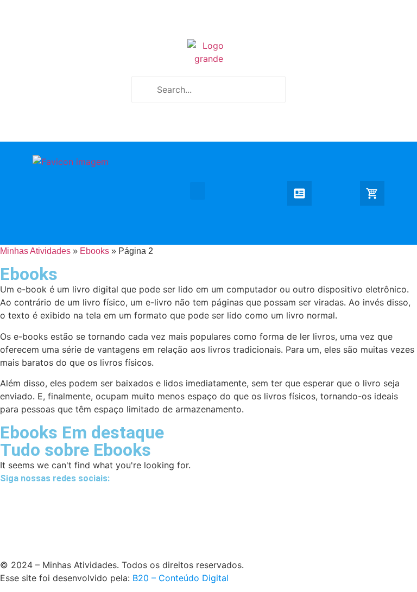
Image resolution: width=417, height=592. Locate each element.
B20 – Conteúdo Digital (180, 577)
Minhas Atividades (35, 251)
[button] (197, 191)
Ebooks (94, 251)
